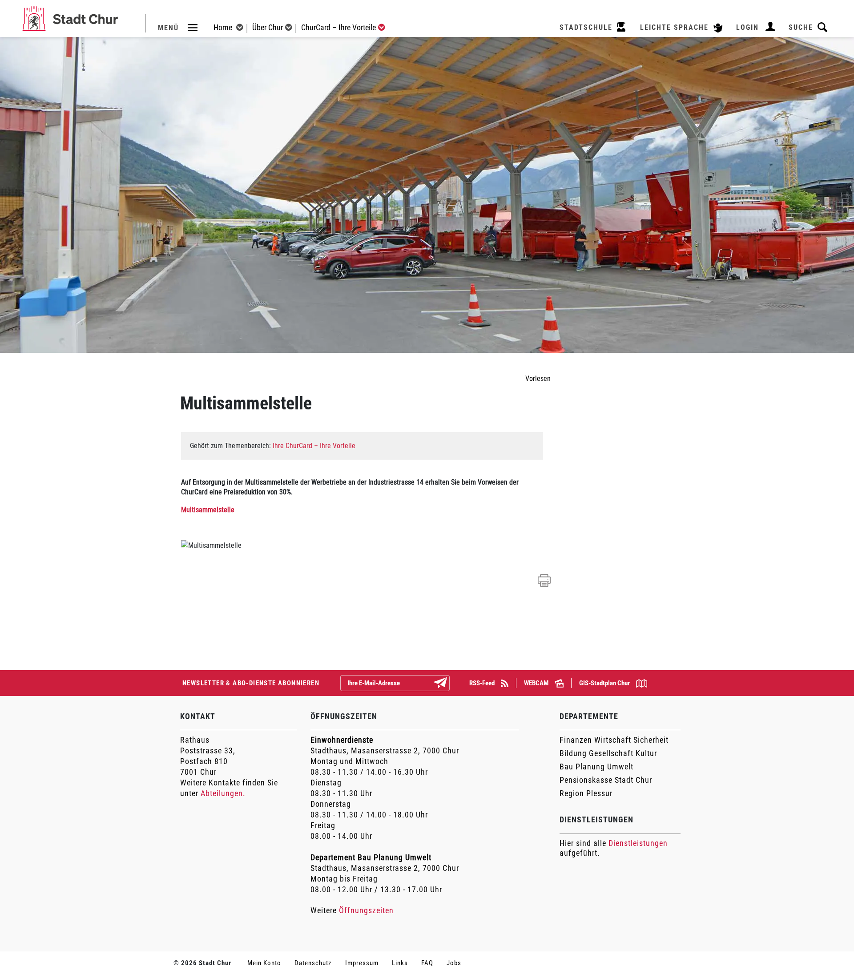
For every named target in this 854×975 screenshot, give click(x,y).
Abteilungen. (223, 793)
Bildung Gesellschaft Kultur (608, 753)
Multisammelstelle (207, 510)
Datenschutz (313, 963)
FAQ (427, 963)
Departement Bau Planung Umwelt (370, 857)
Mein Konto (264, 963)
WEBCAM (537, 683)
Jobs (454, 963)
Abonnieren (447, 683)
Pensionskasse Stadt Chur (606, 780)
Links (400, 963)
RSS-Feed (482, 683)
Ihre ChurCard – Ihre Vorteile (314, 445)
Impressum (362, 963)
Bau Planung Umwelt (596, 766)
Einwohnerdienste (341, 739)
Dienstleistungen (638, 843)
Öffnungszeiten (366, 910)
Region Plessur (586, 793)
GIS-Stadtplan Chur (605, 683)
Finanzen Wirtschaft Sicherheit (614, 739)
